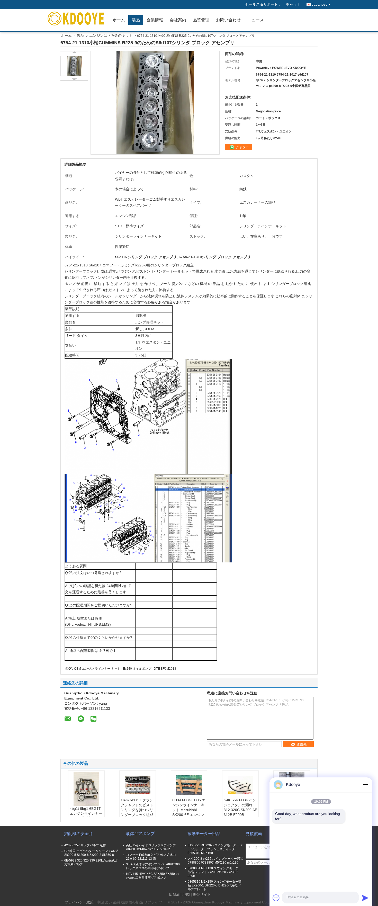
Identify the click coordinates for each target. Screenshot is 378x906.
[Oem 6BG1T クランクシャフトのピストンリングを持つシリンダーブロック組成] (138, 785)
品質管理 (201, 20)
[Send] (365, 897)
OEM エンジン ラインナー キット (97, 668)
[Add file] (276, 897)
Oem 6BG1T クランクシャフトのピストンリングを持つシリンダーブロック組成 (137, 807)
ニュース (255, 20)
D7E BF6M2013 (165, 668)
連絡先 (301, 744)
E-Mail (174, 894)
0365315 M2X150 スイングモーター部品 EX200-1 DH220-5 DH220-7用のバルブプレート (214, 885)
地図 (186, 894)
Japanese (320, 4)
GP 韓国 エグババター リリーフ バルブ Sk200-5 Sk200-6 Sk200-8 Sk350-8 (91, 853)
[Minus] (365, 785)
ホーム (119, 20)
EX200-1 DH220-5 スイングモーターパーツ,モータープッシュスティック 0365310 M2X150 (215, 849)
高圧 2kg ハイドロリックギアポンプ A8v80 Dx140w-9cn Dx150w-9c (151, 847)
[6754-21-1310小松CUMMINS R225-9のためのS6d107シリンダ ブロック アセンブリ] (74, 66)
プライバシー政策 (79, 902)
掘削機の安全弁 (78, 833)
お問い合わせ (228, 20)
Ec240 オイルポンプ (137, 668)
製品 (136, 20)
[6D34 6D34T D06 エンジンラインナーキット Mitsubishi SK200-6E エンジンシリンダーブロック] (189, 785)
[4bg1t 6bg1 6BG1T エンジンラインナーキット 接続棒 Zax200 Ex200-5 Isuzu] (86, 789)
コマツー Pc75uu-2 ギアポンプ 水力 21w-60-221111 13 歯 (151, 856)
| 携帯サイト (201, 894)
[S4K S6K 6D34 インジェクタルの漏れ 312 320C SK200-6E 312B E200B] (240, 785)
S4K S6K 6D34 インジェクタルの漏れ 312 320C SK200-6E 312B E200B (240, 807)
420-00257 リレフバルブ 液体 (85, 845)
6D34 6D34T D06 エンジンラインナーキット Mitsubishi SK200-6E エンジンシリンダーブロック (188, 810)
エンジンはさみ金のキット (110, 35)
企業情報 (155, 20)
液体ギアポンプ (140, 833)
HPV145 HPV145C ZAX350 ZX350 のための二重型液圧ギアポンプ (152, 876)
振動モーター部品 (203, 833)
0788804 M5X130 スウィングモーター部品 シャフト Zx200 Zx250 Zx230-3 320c (214, 872)
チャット (293, 4)
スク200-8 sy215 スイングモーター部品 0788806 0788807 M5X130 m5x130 (215, 860)
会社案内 (178, 20)
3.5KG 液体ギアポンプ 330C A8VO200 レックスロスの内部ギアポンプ (153, 866)
